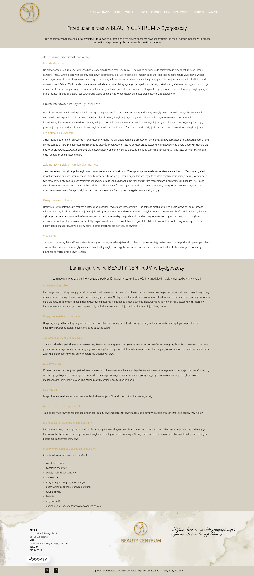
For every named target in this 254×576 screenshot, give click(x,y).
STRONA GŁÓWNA (99, 12)
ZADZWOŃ (213, 12)
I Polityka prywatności (172, 570)
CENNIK (143, 12)
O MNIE (117, 12)
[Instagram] (47, 570)
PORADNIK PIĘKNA (161, 12)
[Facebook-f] (56, 570)
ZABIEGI (129, 12)
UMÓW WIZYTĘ (182, 12)
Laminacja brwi (51, 292)
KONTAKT (199, 12)
